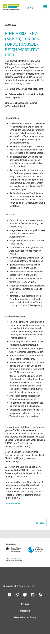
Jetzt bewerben (12, 503)
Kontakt (25, 604)
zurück (40, 522)
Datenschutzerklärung (25, 617)
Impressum (25, 611)
